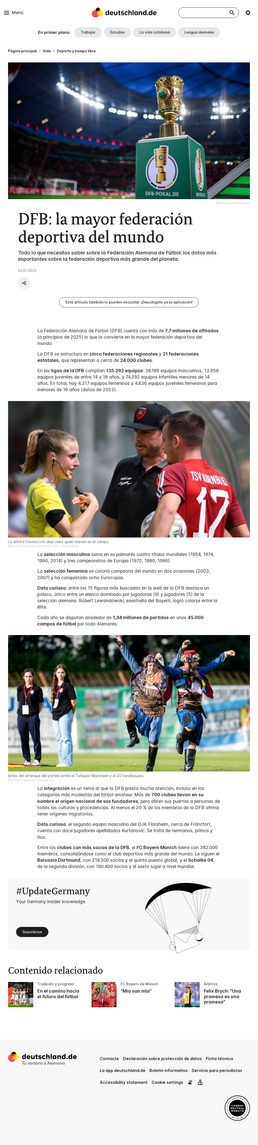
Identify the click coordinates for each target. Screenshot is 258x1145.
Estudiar (117, 32)
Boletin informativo (168, 1070)
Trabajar (88, 32)
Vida (47, 51)
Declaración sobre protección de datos (162, 1058)
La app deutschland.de (122, 1070)
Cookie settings (167, 1082)
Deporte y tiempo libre (76, 51)
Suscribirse (32, 932)
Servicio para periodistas (217, 1070)
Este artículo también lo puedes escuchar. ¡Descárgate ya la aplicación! (129, 302)
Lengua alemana (199, 32)
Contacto (109, 1058)
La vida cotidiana (154, 32)
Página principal (22, 51)
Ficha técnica (219, 1058)
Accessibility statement (124, 1082)
